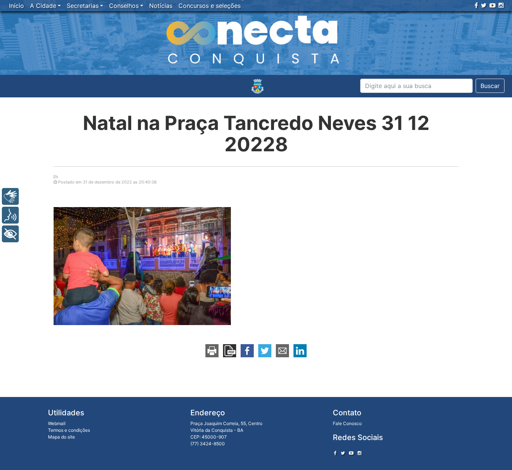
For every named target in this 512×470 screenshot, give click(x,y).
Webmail (57, 423)
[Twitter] (484, 5)
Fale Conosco (347, 423)
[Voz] (10, 215)
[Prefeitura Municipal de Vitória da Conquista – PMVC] (257, 86)
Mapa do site (61, 437)
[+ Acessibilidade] (10, 233)
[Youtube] (493, 5)
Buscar (490, 86)
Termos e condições (69, 430)
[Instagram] (501, 5)
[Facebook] (476, 5)
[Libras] (10, 196)
